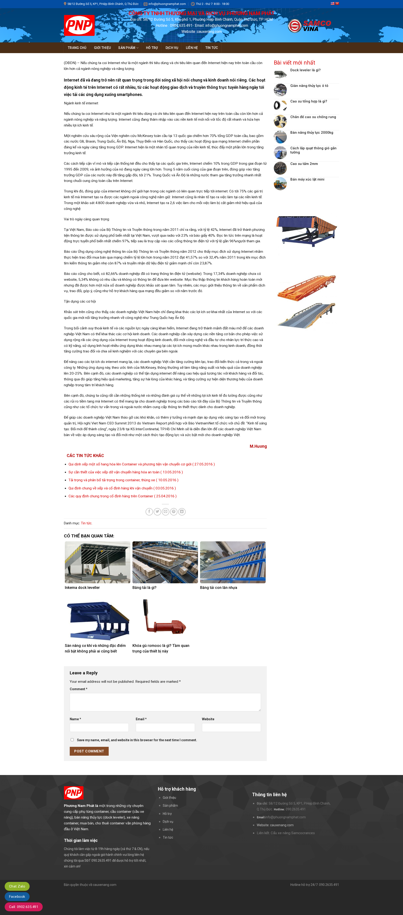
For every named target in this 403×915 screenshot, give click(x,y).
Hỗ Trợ (152, 48)
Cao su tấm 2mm (304, 164)
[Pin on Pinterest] (173, 512)
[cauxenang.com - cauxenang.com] (87, 25)
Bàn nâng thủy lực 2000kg (311, 132)
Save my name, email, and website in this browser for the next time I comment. (137, 740)
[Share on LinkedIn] (182, 512)
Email (141, 719)
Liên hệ (192, 48)
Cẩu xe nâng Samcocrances (293, 833)
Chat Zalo (17, 886)
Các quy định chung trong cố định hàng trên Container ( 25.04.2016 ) (123, 496)
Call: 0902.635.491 (23, 907)
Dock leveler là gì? (305, 70)
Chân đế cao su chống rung (313, 117)
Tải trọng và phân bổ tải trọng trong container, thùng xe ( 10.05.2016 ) (123, 480)
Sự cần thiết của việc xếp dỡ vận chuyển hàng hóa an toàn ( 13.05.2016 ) (126, 472)
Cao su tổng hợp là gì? (308, 101)
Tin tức (211, 48)
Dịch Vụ (172, 48)
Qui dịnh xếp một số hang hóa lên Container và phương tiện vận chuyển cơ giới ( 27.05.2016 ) (142, 464)
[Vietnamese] (337, 3)
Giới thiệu (102, 48)
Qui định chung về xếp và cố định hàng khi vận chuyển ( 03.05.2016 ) (122, 488)
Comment (78, 689)
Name (75, 719)
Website (208, 719)
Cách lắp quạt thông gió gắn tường (313, 150)
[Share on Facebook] (149, 512)
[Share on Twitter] (157, 512)
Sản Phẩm (126, 48)
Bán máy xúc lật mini (307, 179)
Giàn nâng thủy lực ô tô (309, 86)
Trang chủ (77, 48)
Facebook (17, 897)
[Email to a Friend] (165, 512)
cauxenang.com (282, 825)
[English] (332, 3)
